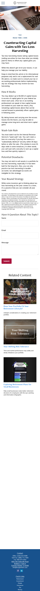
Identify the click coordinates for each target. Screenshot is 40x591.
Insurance (20, 585)
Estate (20, 583)
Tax (20, 587)
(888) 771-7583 (23, 558)
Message (5, 243)
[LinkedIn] (21, 570)
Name (4, 218)
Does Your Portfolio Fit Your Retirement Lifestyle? (16, 307)
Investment (20, 581)
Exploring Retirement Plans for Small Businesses (17, 385)
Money (20, 589)
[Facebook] (18, 570)
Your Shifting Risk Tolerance (16, 346)
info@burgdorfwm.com (20, 567)
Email (4, 230)
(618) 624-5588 (22, 556)
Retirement (20, 579)
